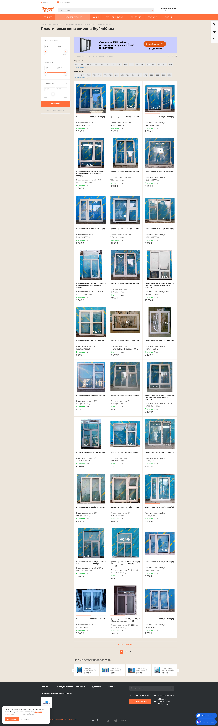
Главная (44, 687)
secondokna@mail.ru (67, 2)
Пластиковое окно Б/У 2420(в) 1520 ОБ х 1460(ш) (124, 571)
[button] (152, 503)
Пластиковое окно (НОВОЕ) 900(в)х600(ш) (89, 670)
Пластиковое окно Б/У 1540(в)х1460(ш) (120, 290)
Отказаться (25, 719)
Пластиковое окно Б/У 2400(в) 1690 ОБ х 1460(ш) (90, 293)
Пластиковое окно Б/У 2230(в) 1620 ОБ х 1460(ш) (124, 626)
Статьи (111, 687)
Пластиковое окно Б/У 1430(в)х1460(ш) (120, 236)
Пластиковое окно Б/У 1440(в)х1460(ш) (155, 124)
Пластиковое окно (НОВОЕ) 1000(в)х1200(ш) (115, 670)
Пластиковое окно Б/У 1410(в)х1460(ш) (86, 124)
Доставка (96, 687)
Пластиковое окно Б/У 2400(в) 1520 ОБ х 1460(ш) (90, 569)
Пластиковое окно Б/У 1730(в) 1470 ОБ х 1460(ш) (158, 404)
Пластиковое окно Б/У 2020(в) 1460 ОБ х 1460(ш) (158, 293)
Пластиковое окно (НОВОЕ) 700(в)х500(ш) (141, 670)
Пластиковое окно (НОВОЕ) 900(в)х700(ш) (167, 670)
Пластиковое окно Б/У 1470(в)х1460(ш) (120, 124)
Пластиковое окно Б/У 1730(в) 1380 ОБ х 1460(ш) (89, 181)
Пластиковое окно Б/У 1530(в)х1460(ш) (86, 347)
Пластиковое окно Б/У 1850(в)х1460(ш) (120, 178)
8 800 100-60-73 (169, 8)
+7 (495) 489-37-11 (142, 695)
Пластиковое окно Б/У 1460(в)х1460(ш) (155, 236)
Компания (80, 687)
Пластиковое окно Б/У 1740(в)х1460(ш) (155, 514)
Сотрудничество (65, 687)
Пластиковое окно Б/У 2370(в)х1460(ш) (86, 459)
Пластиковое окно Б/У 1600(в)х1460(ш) (155, 178)
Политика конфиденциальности (56, 693)
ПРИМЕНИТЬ (55, 104)
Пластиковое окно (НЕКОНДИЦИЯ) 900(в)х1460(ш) (124, 347)
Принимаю (11, 719)
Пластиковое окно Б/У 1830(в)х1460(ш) (86, 514)
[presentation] (74, 670)
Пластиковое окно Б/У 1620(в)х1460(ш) (155, 347)
